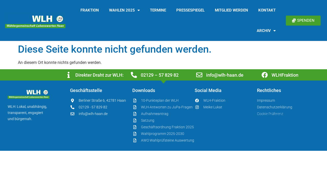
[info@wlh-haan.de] (199, 75)
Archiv (264, 30)
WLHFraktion (285, 75)
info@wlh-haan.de (224, 75)
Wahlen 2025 (122, 10)
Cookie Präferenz (270, 114)
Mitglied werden (231, 10)
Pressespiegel (190, 10)
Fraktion (89, 10)
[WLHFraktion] (265, 75)
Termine (158, 10)
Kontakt (267, 10)
